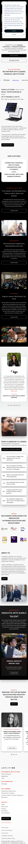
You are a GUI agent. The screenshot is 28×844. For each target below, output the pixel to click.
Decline (14, 34)
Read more (14, 384)
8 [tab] (19, 397)
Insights (14, 695)
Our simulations (14, 60)
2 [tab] (13, 746)
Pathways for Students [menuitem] (8, 785)
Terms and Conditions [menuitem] (6, 822)
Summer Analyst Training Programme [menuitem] (12, 787)
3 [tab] (11, 397)
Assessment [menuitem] (4, 768)
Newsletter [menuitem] (4, 802)
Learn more (14, 210)
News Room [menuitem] (4, 798)
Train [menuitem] (2, 770)
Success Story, (8, 721)
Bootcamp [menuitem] (4, 789)
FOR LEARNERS (5, 780)
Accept (14, 30)
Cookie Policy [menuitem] (4, 825)
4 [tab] (13, 397)
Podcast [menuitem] (3, 800)
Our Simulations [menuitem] (6, 814)
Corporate (16, 721)
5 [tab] (14, 397)
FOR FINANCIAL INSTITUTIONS (10, 763)
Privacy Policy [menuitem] (4, 819)
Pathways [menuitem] (4, 775)
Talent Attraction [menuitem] (6, 766)
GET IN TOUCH (14, 55)
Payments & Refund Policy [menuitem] (8, 830)
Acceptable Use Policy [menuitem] (7, 827)
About (4, 570)
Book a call (6, 810)
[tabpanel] (14, 375)
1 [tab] (8, 397)
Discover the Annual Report (12, 441)
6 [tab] (16, 397)
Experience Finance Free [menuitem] (8, 783)
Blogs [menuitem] (3, 796)
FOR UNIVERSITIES (7, 773)
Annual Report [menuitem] (5, 804)
